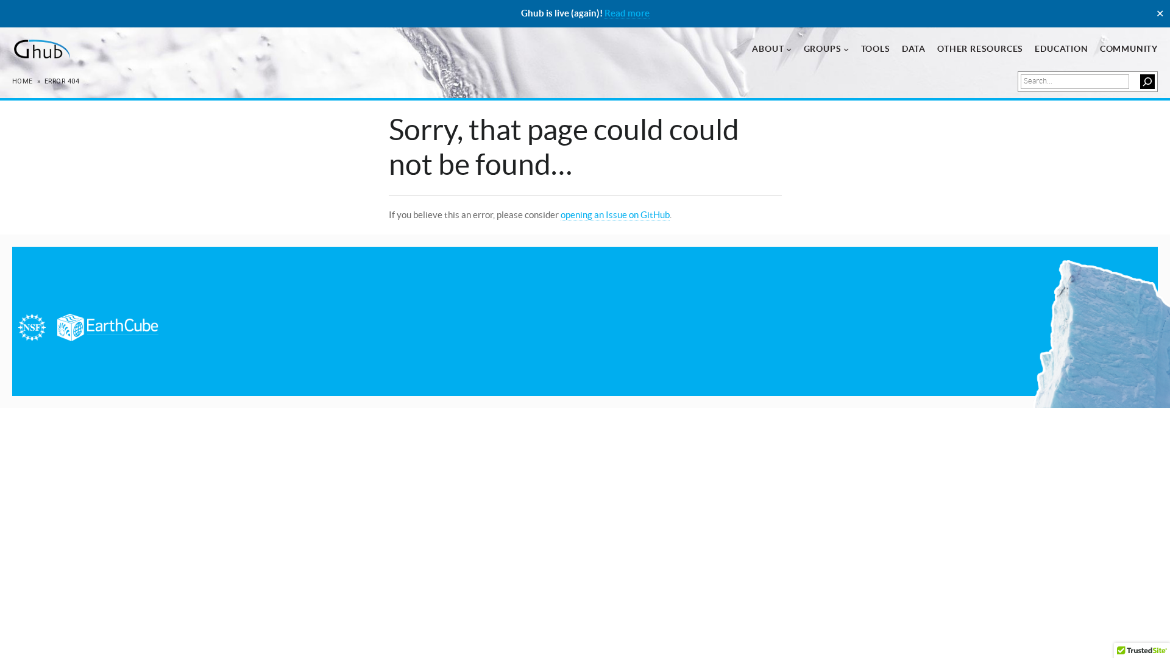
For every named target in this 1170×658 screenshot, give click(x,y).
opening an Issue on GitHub (615, 215)
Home (22, 81)
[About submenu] (789, 49)
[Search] (1147, 81)
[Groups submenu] (846, 49)
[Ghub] (41, 49)
